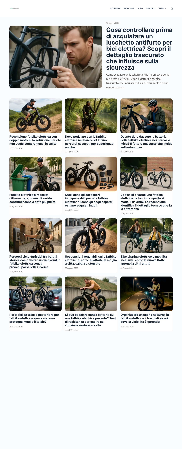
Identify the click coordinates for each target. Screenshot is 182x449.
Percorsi (150, 8)
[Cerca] (172, 9)
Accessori (115, 8)
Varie (161, 8)
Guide (140, 8)
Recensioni (129, 8)
